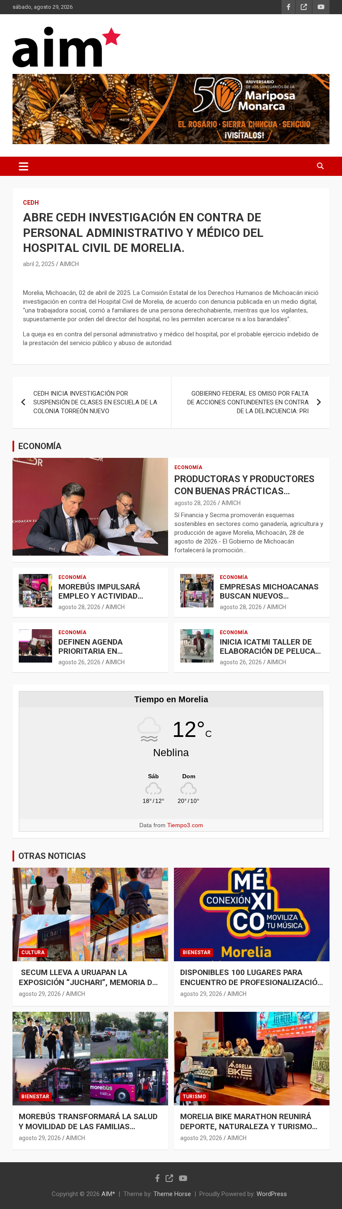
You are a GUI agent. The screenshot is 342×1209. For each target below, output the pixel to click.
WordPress (271, 1194)
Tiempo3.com (185, 825)
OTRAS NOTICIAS (52, 856)
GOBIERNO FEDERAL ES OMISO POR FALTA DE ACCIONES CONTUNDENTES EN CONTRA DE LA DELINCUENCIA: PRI (248, 402)
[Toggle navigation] (24, 166)
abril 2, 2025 (39, 264)
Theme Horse (172, 1194)
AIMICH (69, 264)
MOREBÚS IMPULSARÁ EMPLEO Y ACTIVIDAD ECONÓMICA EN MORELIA (104, 596)
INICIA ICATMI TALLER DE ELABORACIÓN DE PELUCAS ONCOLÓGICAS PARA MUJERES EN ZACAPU (270, 656)
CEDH (31, 202)
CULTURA (33, 952)
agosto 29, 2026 (40, 994)
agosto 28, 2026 (195, 503)
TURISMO (194, 1097)
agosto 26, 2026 (79, 662)
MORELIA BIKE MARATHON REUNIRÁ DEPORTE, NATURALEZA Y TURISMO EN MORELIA (246, 1127)
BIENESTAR (197, 952)
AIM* (108, 1194)
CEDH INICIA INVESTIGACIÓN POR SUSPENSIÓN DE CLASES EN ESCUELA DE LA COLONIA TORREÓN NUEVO (95, 402)
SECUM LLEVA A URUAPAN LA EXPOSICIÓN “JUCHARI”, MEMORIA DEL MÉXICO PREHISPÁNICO (90, 983)
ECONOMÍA (39, 446)
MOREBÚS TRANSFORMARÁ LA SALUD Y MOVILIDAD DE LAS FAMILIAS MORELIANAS (88, 1127)
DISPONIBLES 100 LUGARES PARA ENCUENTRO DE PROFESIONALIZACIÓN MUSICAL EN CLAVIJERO (251, 983)
